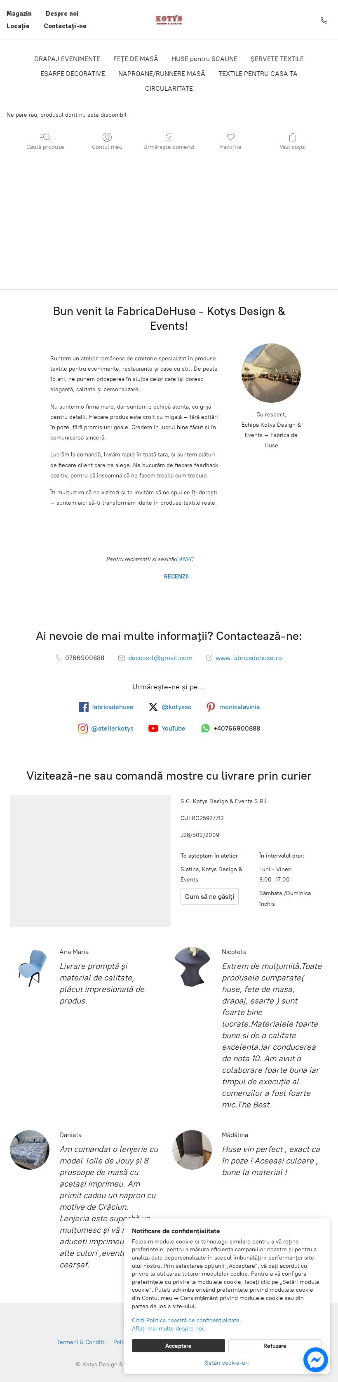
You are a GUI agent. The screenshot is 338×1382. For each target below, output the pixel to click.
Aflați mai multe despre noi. (168, 1328)
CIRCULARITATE (169, 88)
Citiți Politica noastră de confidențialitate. (186, 1320)
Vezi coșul (292, 146)
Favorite (231, 146)
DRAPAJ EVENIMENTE (67, 59)
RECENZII (175, 576)
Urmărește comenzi (169, 146)
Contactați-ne (65, 26)
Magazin (19, 13)
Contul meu (107, 146)
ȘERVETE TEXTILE (277, 59)
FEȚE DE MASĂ (135, 59)
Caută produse (45, 146)
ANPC (185, 559)
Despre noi (62, 13)
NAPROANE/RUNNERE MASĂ (161, 74)
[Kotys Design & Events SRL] (169, 19)
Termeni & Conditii (81, 1342)
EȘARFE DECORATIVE (72, 74)
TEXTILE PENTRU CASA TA (258, 74)
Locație (18, 26)
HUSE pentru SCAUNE (204, 59)
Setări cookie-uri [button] (227, 1362)
